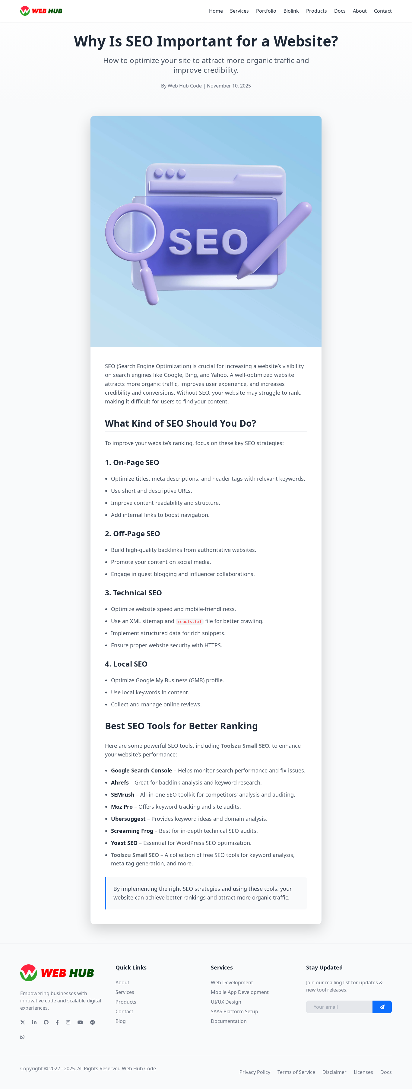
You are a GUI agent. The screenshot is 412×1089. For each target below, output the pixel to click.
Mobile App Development (240, 992)
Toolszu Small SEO (245, 745)
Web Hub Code (139, 1068)
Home (216, 11)
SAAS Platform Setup (234, 1011)
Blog (121, 1021)
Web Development (232, 982)
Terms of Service (296, 1072)
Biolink (291, 11)
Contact (383, 11)
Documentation (229, 1021)
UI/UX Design (226, 1001)
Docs (340, 11)
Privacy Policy (254, 1072)
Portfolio (266, 11)
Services (239, 11)
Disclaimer (334, 1072)
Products (316, 11)
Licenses (363, 1072)
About (360, 11)
